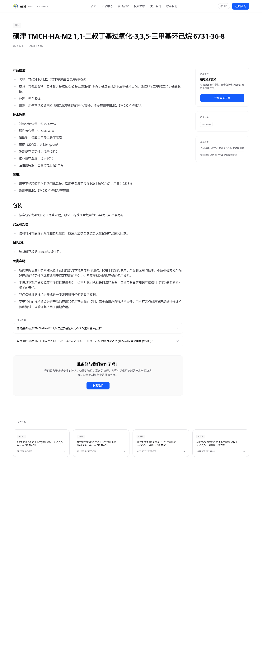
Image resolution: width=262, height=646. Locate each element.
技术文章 (139, 6)
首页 (93, 6)
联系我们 (171, 6)
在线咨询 (240, 6)
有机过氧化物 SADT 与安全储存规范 (218, 155)
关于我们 (155, 6)
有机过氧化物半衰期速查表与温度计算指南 (222, 148)
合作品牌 (123, 6)
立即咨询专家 (222, 98)
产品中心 (107, 6)
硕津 (17, 26)
